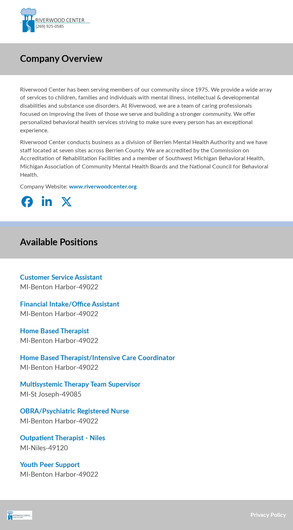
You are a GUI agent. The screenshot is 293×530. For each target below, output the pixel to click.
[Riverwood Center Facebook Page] (27, 202)
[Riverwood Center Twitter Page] (66, 202)
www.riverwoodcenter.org (102, 187)
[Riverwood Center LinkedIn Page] (47, 202)
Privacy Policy (268, 515)
